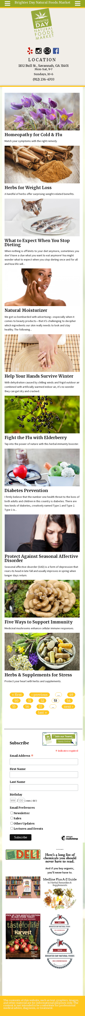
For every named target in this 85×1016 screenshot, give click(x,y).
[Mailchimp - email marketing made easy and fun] (69, 840)
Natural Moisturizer (26, 310)
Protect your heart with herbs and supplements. (33, 681)
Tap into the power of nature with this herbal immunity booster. (42, 444)
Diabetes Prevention (26, 490)
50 (16, 701)
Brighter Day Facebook (55, 50)
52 (42, 701)
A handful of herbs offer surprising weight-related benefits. (39, 194)
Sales (17, 818)
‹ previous (39, 695)
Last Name (17, 782)
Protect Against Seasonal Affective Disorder (41, 558)
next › (68, 707)
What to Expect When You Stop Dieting (37, 242)
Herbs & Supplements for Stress (38, 675)
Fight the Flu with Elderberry (36, 437)
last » (42, 712)
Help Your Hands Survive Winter (39, 376)
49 (71, 695)
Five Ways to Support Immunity (39, 622)
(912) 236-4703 (43, 79)
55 (14, 707)
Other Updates (24, 823)
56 (27, 707)
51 (29, 701)
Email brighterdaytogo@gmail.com (47, 50)
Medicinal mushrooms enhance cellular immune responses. (39, 628)
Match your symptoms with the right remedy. (31, 141)
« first (17, 695)
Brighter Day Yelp (29, 50)
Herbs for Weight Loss (28, 187)
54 (69, 701)
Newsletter (22, 813)
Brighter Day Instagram (38, 50)
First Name (18, 769)
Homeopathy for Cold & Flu (33, 134)
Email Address (22, 756)
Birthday (16, 794)
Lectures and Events (28, 828)
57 (40, 707)
